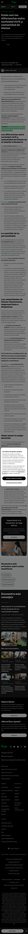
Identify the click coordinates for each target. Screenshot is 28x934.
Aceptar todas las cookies (14, 478)
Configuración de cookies (14, 482)
